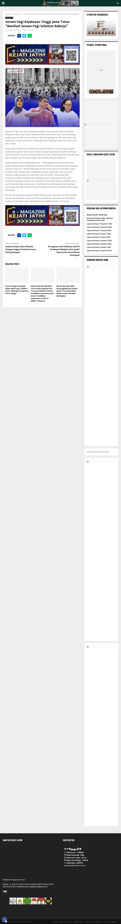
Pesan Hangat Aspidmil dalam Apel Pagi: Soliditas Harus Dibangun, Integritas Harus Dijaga (16, 290)
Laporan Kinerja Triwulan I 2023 (99, 234)
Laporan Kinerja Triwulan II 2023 (99, 230)
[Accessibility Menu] (4, 919)
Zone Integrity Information (93, 922)
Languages (113, 922)
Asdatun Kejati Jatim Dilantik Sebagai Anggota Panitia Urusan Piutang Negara (20, 249)
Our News (68, 922)
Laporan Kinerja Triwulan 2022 (98, 237)
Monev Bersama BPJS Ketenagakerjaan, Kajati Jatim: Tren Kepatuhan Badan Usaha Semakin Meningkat (66, 291)
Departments (78, 922)
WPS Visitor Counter (78, 865)
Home (55, 922)
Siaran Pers (9, 17)
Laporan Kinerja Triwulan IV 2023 (99, 224)
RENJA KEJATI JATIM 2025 (97, 215)
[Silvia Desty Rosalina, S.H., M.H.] (102, 91)
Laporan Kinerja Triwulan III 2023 (99, 227)
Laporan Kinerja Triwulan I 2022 (99, 247)
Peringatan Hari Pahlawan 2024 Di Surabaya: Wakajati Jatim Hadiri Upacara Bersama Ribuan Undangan (64, 251)
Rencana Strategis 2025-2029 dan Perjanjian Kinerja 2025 (100, 219)
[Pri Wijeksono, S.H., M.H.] (109, 91)
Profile (61, 922)
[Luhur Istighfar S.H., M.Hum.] (94, 91)
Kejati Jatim (12, 30)
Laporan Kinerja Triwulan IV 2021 (99, 251)
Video (106, 922)
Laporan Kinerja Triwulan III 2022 (99, 241)
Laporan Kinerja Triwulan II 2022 (99, 244)
